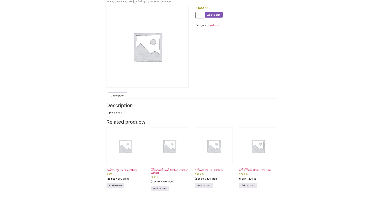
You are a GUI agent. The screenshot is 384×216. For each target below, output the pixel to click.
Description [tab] (117, 95)
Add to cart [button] (115, 185)
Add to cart (213, 14)
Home (109, 1)
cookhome (120, 1)
